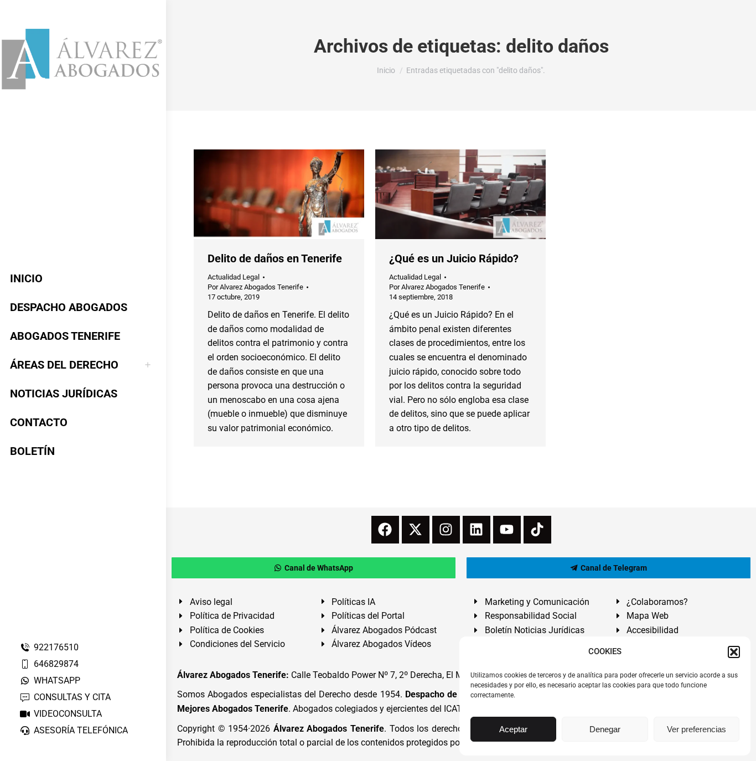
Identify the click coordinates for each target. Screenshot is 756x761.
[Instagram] (446, 529)
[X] (415, 529)
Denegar (604, 729)
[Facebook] (385, 529)
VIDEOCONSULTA (68, 713)
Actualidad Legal (234, 277)
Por (255, 287)
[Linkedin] (476, 529)
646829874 (56, 664)
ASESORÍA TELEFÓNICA (81, 730)
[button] (733, 652)
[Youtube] (507, 529)
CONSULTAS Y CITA (72, 697)
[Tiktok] (537, 529)
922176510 (56, 647)
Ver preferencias (696, 729)
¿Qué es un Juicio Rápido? (454, 258)
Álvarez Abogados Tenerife (328, 728)
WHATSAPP (57, 680)
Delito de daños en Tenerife (275, 258)
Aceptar (513, 729)
